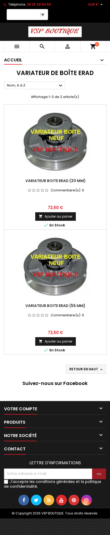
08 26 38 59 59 (39, 4)
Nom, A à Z (35, 85)
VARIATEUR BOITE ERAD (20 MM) (55, 180)
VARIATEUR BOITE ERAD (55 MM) (55, 305)
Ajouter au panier (55, 216)
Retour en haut (86, 369)
